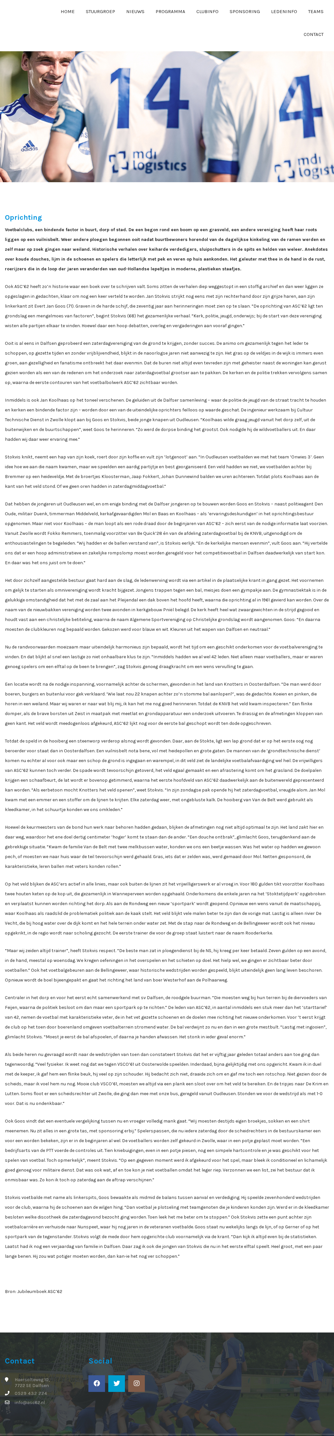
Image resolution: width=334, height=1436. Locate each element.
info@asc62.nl (30, 1402)
